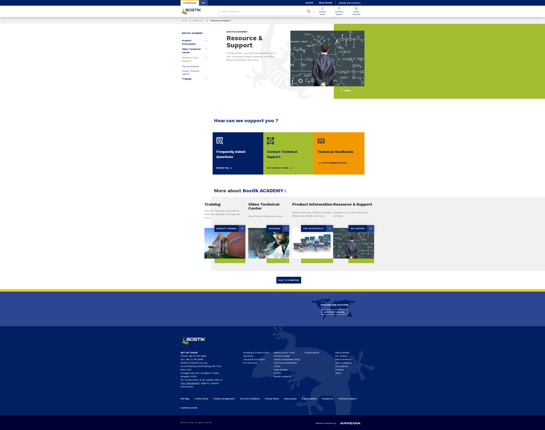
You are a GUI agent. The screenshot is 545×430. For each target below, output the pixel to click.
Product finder (282, 356)
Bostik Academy (356, 13)
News (338, 373)
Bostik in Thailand (334, 312)
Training (186, 78)
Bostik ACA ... (199, 21)
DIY (203, 3)
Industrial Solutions (254, 359)
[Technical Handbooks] (339, 153)
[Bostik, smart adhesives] (196, 346)
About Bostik (325, 3)
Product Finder (322, 13)
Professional (189, 3)
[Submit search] (309, 11)
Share (347, 90)
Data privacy (290, 399)
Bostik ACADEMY (192, 33)
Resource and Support (190, 59)
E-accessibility (309, 399)
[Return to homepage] (193, 11)
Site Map (185, 399)
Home (184, 21)
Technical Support (347, 399)
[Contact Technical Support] (288, 153)
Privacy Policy (272, 399)
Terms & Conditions (250, 399)
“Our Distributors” (190, 383)
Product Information (189, 42)
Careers (309, 3)
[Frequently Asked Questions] (238, 153)
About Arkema (343, 359)
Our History (341, 356)
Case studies (281, 369)
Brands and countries (349, 3)
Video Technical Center (191, 51)
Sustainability (312, 352)
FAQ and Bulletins (190, 66)
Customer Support (339, 13)
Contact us (327, 399)
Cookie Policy (201, 399)
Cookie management (223, 399)
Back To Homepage (288, 280)
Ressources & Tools (284, 352)
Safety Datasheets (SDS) (287, 359)
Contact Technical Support (190, 72)
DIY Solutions (250, 362)
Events (277, 373)
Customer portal (189, 408)
